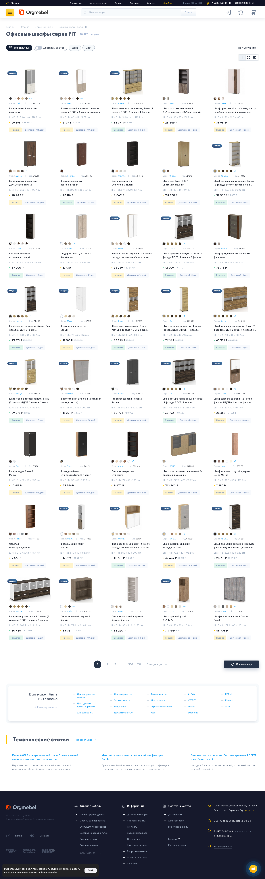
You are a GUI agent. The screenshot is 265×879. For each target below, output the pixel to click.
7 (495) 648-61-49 (223, 831)
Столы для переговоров (93, 826)
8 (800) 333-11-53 (223, 836)
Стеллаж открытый (122, 473)
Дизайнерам (175, 814)
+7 (30, 243)
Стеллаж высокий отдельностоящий (27, 257)
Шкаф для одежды (71, 183)
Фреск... (122, 393)
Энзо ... (172, 176)
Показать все (84, 739)
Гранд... (121, 611)
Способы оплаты (136, 820)
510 (138, 664)
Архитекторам (176, 820)
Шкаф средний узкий (21, 473)
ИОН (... (172, 466)
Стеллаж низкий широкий (75, 618)
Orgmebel (21, 807)
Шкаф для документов (73, 328)
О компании (76, 3)
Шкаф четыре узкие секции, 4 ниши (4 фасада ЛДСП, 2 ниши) (183, 402)
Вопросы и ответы (137, 851)
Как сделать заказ (98, 3)
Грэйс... (19, 248)
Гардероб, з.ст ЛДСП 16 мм (75, 255)
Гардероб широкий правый (126, 400)
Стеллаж (19, 546)
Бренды (174, 838)
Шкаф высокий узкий (72, 546)
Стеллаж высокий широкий (127, 618)
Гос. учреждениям (178, 826)
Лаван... (224, 103)
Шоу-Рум (167, 3)
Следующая (154, 664)
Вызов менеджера (137, 833)
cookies (26, 868)
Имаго (223, 466)
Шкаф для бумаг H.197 (175, 183)
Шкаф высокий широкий (23, 110)
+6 (81, 98)
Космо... (71, 176)
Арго (120, 466)
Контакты (151, 3)
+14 (31, 98)
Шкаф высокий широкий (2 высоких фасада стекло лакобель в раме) (131, 257)
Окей (90, 870)
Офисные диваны (89, 845)
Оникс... (70, 103)
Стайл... (19, 103)
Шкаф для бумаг (75, 473)
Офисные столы (88, 839)
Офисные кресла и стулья (94, 833)
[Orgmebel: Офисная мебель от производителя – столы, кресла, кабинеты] (33, 12)
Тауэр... (70, 466)
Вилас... (172, 103)
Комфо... (224, 611)
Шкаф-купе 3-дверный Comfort (231, 618)
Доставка (134, 3)
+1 (132, 98)
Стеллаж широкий (122, 183)
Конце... (121, 103)
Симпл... (121, 176)
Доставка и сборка (137, 814)
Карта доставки (177, 845)
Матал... (70, 321)
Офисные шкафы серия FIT (73, 26)
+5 (132, 461)
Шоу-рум (132, 863)
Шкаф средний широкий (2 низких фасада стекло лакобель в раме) (130, 548)
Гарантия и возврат (138, 857)
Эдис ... (19, 176)
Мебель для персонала (92, 820)
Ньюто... (224, 248)
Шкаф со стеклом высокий (182, 110)
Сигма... (70, 248)
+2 (73, 243)
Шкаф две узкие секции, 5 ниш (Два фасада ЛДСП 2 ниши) (29, 330)
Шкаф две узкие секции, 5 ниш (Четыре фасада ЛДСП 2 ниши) (129, 330)
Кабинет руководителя (92, 814)
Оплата (118, 3)
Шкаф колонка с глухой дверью (232, 473)
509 (130, 664)
